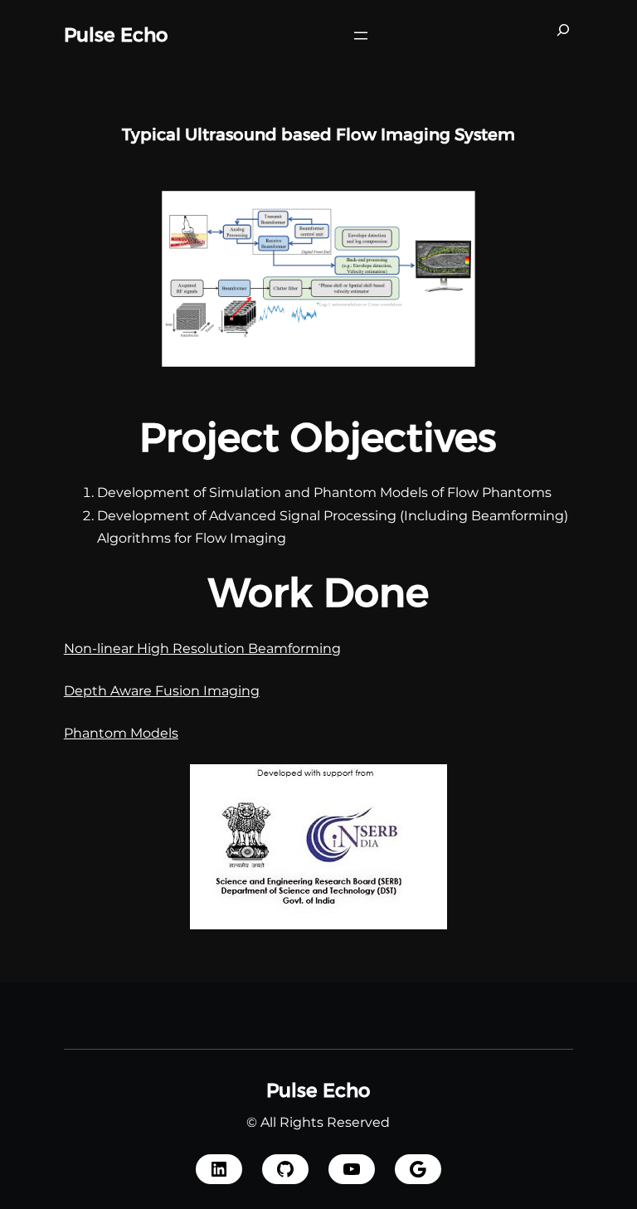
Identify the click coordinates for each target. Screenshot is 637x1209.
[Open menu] (361, 36)
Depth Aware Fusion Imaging (162, 691)
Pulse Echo (116, 34)
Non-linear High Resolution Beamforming (202, 648)
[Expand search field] (563, 35)
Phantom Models (121, 733)
